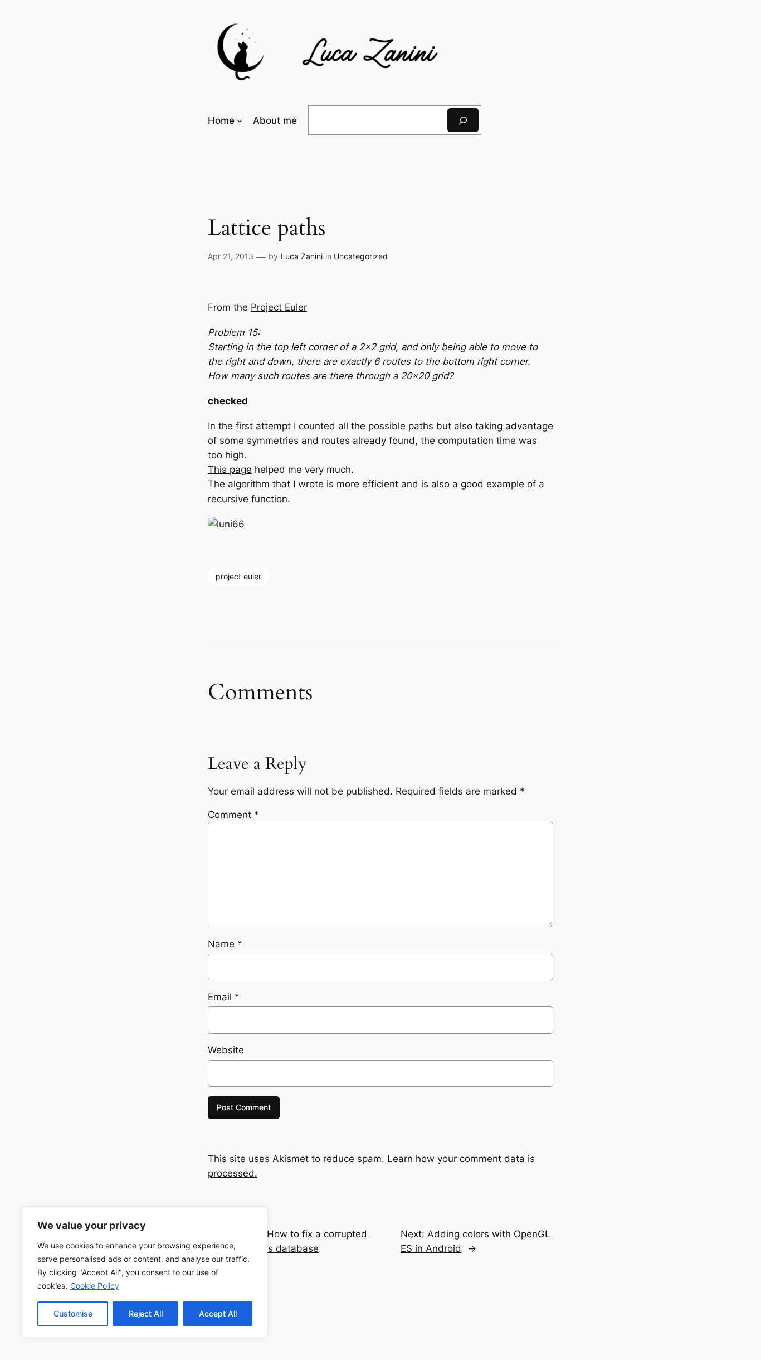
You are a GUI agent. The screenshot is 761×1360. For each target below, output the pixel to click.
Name (225, 944)
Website (226, 1050)
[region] (144, 1272)
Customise (72, 1313)
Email (224, 997)
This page (230, 469)
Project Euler (279, 307)
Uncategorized (361, 256)
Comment (233, 814)
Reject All (146, 1313)
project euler (238, 576)
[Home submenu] (239, 120)
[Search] (463, 120)
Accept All (218, 1313)
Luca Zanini (302, 256)
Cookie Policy (94, 1285)
